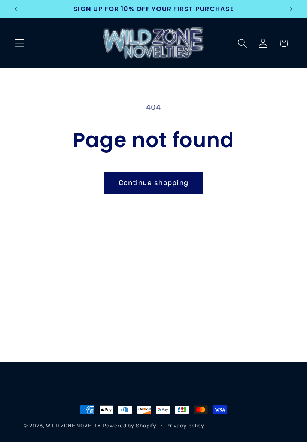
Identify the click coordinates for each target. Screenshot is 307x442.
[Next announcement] (291, 9)
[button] (19, 43)
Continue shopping (153, 182)
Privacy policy (185, 426)
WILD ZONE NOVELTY (73, 426)
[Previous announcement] (16, 9)
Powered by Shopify (129, 426)
